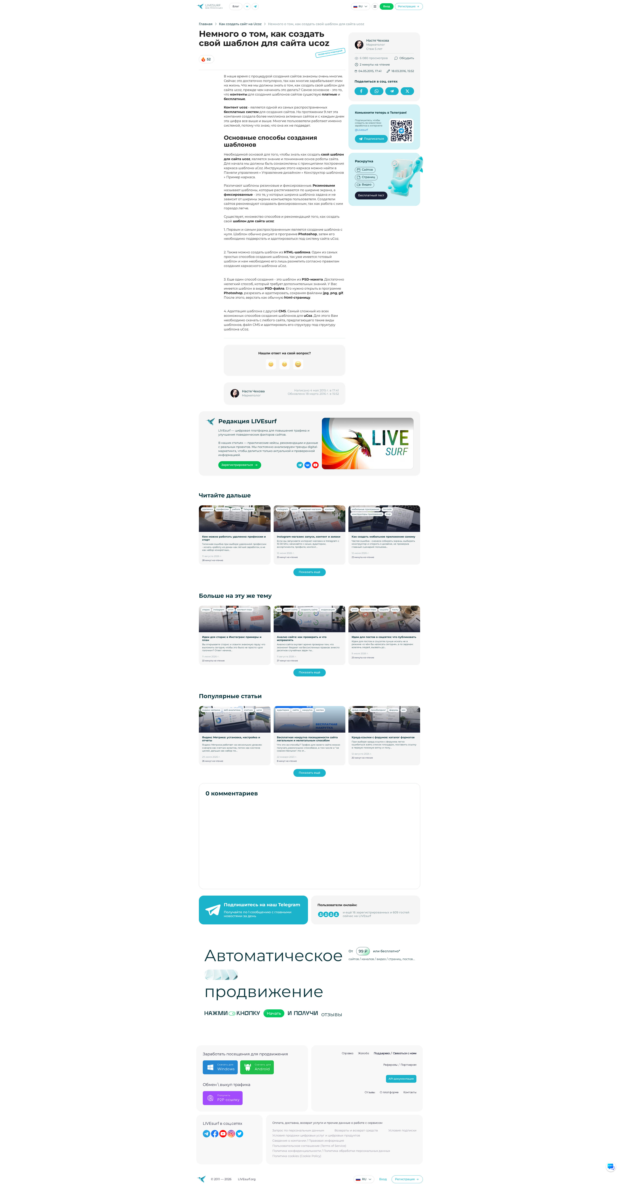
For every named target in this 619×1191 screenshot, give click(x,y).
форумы (393, 710)
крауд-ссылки (359, 710)
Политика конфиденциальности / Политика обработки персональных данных (331, 1151)
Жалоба (363, 1053)
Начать (274, 1013)
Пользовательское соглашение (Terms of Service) (309, 1146)
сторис (206, 609)
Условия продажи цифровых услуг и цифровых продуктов (316, 1135)
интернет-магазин (311, 509)
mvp (388, 514)
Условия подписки (402, 1130)
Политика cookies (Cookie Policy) (296, 1156)
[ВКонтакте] (247, 6)
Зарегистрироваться (237, 465)
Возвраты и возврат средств (356, 1130)
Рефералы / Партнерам (399, 1064)
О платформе (389, 1092)
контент (329, 509)
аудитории (283, 710)
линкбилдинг (378, 710)
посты (395, 609)
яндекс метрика (211, 710)
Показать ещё (309, 572)
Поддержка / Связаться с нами (395, 1053)
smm (294, 509)
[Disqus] (310, 841)
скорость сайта (309, 609)
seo (279, 609)
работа (236, 509)
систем (320, 710)
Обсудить (406, 58)
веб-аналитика (232, 710)
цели (259, 710)
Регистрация (407, 6)
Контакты (409, 1092)
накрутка (307, 710)
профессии (222, 509)
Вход (386, 6)
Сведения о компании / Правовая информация (308, 1140)
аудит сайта (290, 609)
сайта (296, 710)
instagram (282, 509)
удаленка (207, 509)
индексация (328, 609)
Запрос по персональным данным (298, 1130)
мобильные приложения (365, 509)
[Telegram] (255, 6)
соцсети (384, 609)
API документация (401, 1078)
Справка (347, 1053)
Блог (236, 6)
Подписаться (374, 138)
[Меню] (375, 6)
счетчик (248, 710)
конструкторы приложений (367, 514)
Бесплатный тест (371, 195)
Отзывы (370, 1092)
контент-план (244, 609)
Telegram (249, 509)
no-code (387, 509)
